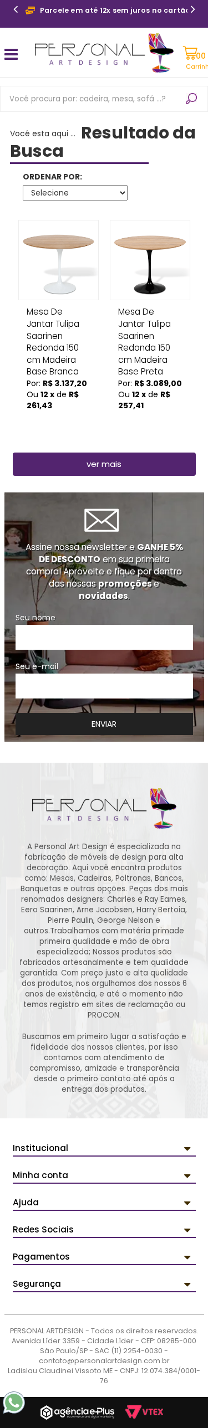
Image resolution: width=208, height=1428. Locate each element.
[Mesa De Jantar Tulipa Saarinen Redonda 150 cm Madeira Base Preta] (150, 260)
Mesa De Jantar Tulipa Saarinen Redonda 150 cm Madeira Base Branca (53, 315)
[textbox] (104, 99)
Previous (15, 10)
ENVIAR (104, 724)
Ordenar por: (52, 176)
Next (193, 10)
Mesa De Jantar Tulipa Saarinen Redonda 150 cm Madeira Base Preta (144, 315)
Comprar (58, 421)
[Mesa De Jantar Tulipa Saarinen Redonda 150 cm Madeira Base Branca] (58, 260)
